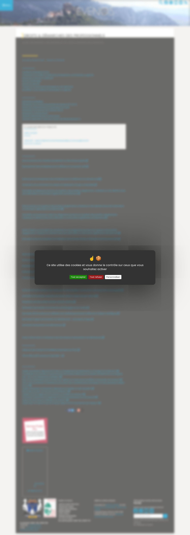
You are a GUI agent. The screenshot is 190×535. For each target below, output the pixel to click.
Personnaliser (113, 276)
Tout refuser (96, 276)
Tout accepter (78, 276)
